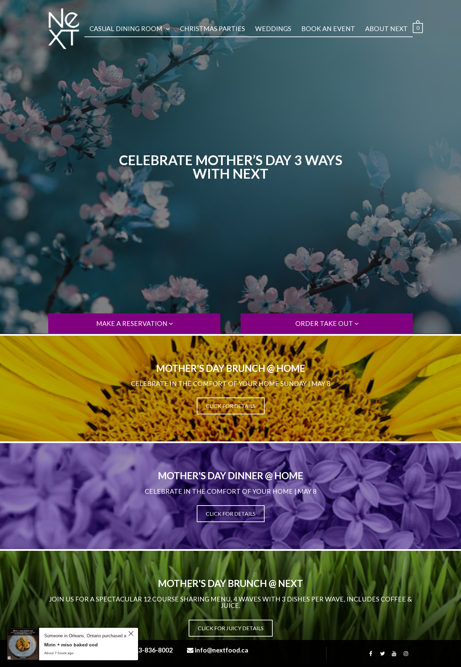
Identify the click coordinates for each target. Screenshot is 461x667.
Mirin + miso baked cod (71, 644)
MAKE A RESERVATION (132, 323)
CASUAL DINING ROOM (125, 28)
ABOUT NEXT (386, 28)
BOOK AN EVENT (328, 28)
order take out (324, 323)
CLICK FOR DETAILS (230, 406)
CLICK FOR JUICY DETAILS (231, 628)
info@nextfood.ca (221, 650)
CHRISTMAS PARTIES (212, 28)
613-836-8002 (152, 650)
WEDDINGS (273, 28)
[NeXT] (63, 28)
